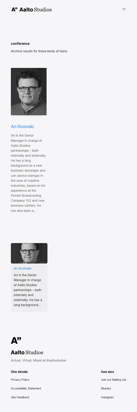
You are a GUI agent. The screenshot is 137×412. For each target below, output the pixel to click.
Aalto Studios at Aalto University (23, 353)
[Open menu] (124, 9)
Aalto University (14, 9)
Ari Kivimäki (22, 126)
